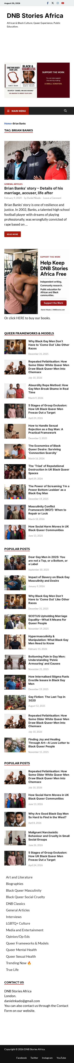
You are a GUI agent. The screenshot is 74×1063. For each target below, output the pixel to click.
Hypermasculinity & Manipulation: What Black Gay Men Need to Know (48, 640)
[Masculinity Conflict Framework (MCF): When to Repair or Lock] (15, 507)
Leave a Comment (52, 198)
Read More (11, 233)
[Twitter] (53, 3)
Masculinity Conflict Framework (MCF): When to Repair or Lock (47, 510)
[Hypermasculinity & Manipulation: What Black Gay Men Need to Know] (15, 637)
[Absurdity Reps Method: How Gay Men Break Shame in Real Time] (15, 386)
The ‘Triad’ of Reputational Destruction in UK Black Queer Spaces (48, 469)
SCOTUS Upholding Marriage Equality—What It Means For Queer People (47, 619)
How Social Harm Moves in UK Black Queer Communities (48, 528)
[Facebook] (48, 3)
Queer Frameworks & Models (27, 943)
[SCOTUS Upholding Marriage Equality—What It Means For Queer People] (15, 617)
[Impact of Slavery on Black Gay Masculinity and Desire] (15, 578)
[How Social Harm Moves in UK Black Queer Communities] (15, 527)
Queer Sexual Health (21, 956)
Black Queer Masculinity (23, 890)
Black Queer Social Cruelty (25, 897)
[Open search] (65, 111)
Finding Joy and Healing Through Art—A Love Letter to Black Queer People (49, 743)
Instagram (47, 1057)
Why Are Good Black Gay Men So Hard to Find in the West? (48, 815)
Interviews (14, 917)
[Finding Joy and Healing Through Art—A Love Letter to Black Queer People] (15, 740)
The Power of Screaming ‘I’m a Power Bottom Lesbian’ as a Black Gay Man (48, 489)
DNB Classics (15, 904)
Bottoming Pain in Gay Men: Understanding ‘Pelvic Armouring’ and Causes (46, 660)
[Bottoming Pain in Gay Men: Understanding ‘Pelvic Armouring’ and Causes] (15, 657)
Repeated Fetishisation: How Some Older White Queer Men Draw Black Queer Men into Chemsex (48, 367)
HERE (20, 318)
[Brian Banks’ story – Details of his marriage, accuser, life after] (37, 161)
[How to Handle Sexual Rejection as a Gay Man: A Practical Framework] (15, 426)
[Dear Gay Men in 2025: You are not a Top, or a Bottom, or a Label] (15, 558)
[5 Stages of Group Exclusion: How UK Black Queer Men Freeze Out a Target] (15, 406)
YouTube (61, 1057)
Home (7, 123)
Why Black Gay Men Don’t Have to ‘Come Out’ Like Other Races (48, 344)
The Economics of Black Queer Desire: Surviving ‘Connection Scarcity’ (44, 449)
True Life (12, 970)
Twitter (34, 1057)
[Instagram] (58, 3)
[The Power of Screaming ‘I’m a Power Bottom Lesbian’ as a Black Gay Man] (15, 487)
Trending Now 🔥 (18, 963)
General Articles (13, 184)
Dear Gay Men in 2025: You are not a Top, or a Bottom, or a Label (48, 560)
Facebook (21, 1057)
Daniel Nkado (34, 198)
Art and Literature (19, 877)
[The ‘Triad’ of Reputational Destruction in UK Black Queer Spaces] (15, 466)
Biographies (14, 884)
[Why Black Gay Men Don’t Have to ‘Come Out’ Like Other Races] (15, 342)
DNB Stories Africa (35, 15)
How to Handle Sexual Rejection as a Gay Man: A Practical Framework (45, 429)
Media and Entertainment (24, 930)
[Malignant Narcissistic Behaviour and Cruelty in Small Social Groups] (15, 833)
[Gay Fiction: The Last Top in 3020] (15, 697)
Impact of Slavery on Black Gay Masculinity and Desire (49, 578)
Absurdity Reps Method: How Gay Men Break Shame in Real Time (48, 388)
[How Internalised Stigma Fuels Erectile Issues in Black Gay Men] (15, 677)
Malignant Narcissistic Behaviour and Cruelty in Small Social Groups (49, 836)
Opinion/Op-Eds (18, 936)
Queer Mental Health (21, 950)
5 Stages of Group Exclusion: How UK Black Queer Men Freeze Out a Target (47, 409)
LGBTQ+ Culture (18, 923)
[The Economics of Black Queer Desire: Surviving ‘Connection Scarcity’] (15, 446)
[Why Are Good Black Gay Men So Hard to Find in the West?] (15, 814)
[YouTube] (63, 3)
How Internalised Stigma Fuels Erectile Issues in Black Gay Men (48, 680)
